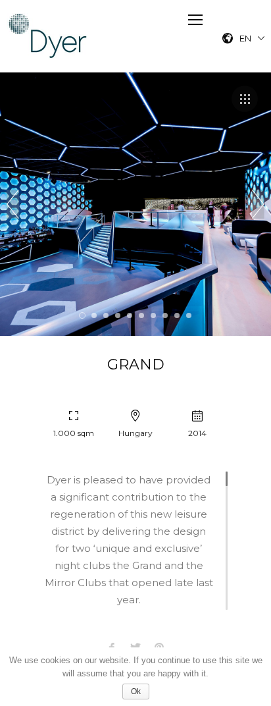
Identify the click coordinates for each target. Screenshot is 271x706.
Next (258, 204)
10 (188, 315)
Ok (136, 691)
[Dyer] (48, 36)
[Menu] (195, 19)
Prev (13, 204)
